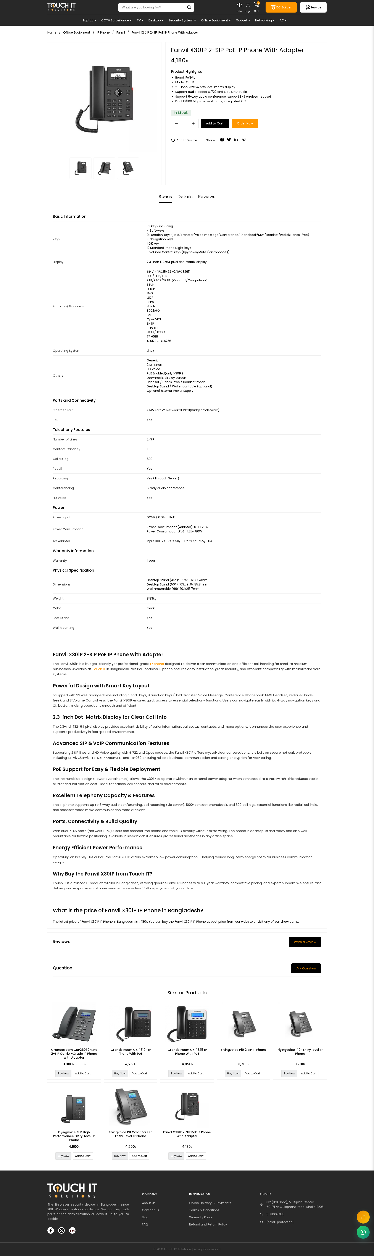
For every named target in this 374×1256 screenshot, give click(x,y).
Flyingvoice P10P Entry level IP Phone (299, 1052)
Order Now (245, 123)
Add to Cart (215, 123)
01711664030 (275, 1214)
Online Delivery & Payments (210, 1203)
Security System (181, 20)
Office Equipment (214, 20)
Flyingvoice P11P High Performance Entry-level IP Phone (74, 1136)
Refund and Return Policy (208, 1224)
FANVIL (190, 77)
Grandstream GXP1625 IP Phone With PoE (187, 1052)
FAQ (145, 1224)
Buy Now (63, 1073)
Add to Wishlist (185, 140)
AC (282, 20)
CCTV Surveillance (115, 20)
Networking (263, 20)
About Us (148, 1203)
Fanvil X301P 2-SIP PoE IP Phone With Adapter (187, 1134)
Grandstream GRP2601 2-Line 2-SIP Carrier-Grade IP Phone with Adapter (74, 1053)
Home (51, 32)
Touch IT (99, 669)
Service (315, 7)
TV (139, 20)
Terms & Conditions (204, 1210)
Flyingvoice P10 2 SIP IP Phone (243, 1050)
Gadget (241, 20)
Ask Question (306, 968)
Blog (145, 1217)
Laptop (88, 20)
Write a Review (305, 942)
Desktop (154, 20)
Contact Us (150, 1210)
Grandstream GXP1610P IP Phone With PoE (131, 1052)
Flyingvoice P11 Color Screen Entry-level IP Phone (130, 1134)
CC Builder (284, 7)
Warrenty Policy (201, 1217)
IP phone (157, 663)
